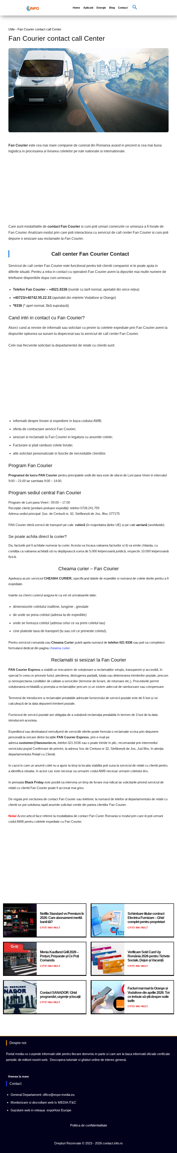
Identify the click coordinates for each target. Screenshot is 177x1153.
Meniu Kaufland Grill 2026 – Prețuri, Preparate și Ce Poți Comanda (59, 956)
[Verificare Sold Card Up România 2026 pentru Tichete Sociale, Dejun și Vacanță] (108, 958)
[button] (135, 8)
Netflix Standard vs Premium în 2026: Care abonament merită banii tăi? (62, 918)
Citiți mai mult (50, 927)
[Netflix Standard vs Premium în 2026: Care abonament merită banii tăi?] (20, 920)
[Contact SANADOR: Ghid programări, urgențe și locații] (20, 997)
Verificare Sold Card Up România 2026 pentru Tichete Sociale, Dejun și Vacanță (149, 956)
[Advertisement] (88, 190)
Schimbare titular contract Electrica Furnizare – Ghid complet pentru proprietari (146, 918)
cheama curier (59, 648)
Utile (11, 29)
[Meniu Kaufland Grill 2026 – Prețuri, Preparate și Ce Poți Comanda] (20, 958)
